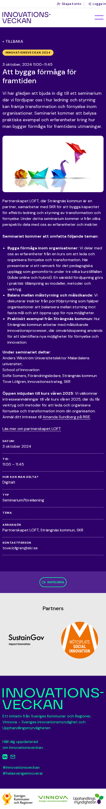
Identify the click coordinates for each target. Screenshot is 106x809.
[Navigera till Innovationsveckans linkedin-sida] (4, 757)
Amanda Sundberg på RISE (66, 416)
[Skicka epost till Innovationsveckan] (12, 757)
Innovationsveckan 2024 (28, 52)
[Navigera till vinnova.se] (53, 798)
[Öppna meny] (99, 17)
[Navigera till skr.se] (17, 798)
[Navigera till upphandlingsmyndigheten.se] (88, 798)
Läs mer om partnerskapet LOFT (31, 428)
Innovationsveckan (26, 17)
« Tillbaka (12, 41)
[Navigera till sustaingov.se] (26, 640)
